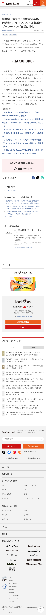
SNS (25, 494)
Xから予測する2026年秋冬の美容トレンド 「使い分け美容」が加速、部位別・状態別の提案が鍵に (24, 380)
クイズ (26, 515)
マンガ (4, 515)
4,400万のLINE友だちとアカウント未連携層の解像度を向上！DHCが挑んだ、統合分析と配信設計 (24, 413)
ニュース (5, 34)
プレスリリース (11, 190)
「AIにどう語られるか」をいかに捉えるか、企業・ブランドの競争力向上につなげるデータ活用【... (23, 207)
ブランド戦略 (13, 34)
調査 (25, 510)
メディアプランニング (31, 498)
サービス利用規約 (14, 595)
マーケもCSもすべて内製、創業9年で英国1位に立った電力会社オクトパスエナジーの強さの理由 (25, 373)
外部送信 (11, 601)
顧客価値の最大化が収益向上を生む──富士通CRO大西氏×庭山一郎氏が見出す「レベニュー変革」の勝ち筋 (24, 387)
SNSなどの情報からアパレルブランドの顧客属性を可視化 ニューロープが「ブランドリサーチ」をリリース (22, 122)
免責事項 (11, 589)
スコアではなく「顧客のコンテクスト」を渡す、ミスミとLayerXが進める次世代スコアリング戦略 (24, 400)
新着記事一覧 (7, 474)
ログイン (24, 327)
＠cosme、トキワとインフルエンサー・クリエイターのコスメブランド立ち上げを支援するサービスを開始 (23, 132)
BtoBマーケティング (31, 485)
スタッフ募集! (13, 583)
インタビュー (6, 510)
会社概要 (11, 592)
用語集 (4, 534)
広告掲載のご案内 (12, 458)
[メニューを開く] (3, 3)
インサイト (6, 498)
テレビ (4, 489)
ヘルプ (11, 577)
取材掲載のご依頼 (34, 458)
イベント (5, 527)
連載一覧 (5, 519)
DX (3, 485)
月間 (33, 348)
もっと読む (8, 216)
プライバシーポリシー (15, 598)
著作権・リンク (13, 580)
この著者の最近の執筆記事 (23, 247)
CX (25, 489)
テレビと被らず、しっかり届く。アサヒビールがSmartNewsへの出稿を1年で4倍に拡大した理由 (22, 406)
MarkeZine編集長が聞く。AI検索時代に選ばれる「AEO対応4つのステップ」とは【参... (22, 212)
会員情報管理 (13, 586)
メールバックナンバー (24, 316)
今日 (12, 348)
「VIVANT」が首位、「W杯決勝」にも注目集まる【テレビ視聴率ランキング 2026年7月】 (25, 360)
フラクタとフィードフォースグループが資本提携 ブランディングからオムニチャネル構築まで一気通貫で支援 (22, 143)
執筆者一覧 (28, 519)
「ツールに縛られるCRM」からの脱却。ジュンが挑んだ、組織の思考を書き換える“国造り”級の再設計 (24, 353)
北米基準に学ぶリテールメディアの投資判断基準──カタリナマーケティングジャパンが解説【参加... (23, 202)
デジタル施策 (6, 494)
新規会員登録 (23, 322)
